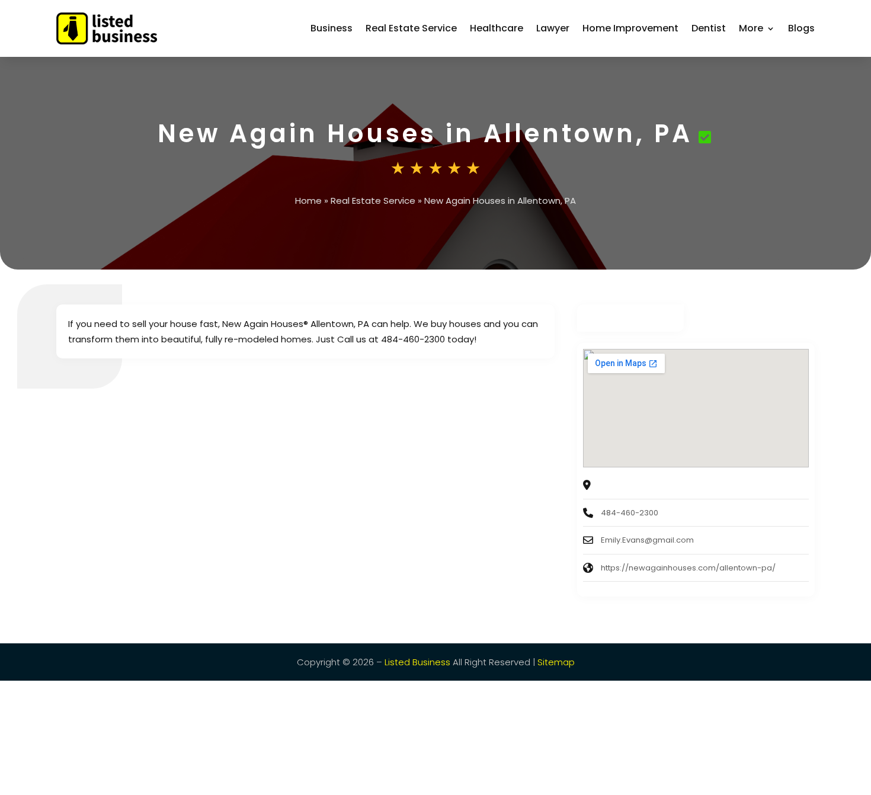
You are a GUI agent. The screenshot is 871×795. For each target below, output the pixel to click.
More (751, 28)
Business (331, 28)
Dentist (708, 28)
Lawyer (552, 28)
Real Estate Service (411, 28)
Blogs (801, 28)
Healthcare (496, 28)
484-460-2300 (629, 512)
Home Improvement (630, 28)
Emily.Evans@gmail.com (647, 540)
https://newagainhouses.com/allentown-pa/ (688, 567)
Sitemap (556, 662)
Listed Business (417, 662)
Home (308, 200)
